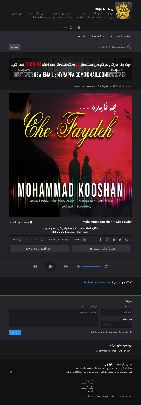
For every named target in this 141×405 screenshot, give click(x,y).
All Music (117, 86)
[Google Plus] (107, 239)
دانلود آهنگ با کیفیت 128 (101, 249)
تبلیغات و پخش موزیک (101, 36)
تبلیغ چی (109, 364)
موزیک (90, 386)
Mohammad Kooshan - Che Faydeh (112, 351)
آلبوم (90, 391)
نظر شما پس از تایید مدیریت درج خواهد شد (111, 332)
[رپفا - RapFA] (123, 13)
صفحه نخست (123, 36)
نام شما (128, 307)
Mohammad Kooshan (97, 283)
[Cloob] (126, 239)
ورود (75, 27)
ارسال (14, 332)
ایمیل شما (127, 319)
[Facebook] (100, 239)
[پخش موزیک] (70, 81)
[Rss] (11, 371)
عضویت (65, 27)
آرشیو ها (81, 36)
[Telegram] (113, 239)
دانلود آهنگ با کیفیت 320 (39, 249)
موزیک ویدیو (87, 396)
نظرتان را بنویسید (90, 307)
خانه (128, 86)
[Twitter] (120, 239)
